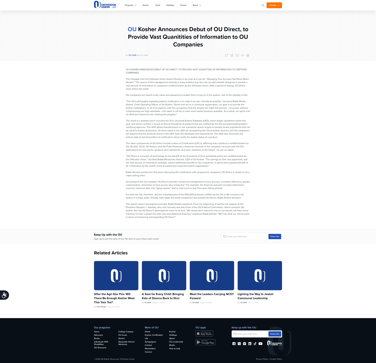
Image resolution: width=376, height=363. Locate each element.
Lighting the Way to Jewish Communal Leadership (255, 296)
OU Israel (122, 335)
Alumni (121, 338)
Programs (129, 5)
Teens (96, 331)
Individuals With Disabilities (101, 343)
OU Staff (132, 55)
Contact (148, 345)
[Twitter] (226, 55)
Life (146, 338)
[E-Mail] (237, 55)
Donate (273, 5)
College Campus (126, 331)
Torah (157, 5)
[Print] (247, 55)
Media (172, 345)
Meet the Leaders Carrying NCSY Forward (212, 296)
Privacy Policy (262, 359)
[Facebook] (232, 55)
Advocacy (98, 335)
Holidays (170, 5)
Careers (148, 352)
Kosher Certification (154, 335)
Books (97, 338)
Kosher (146, 5)
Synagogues (150, 342)
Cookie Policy (276, 359)
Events (183, 5)
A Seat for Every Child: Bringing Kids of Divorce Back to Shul (163, 296)
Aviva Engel (101, 306)
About (195, 5)
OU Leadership (176, 342)
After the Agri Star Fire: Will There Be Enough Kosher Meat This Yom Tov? (114, 298)
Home (147, 331)
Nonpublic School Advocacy (126, 343)
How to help (174, 348)
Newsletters (150, 348)
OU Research (100, 347)
